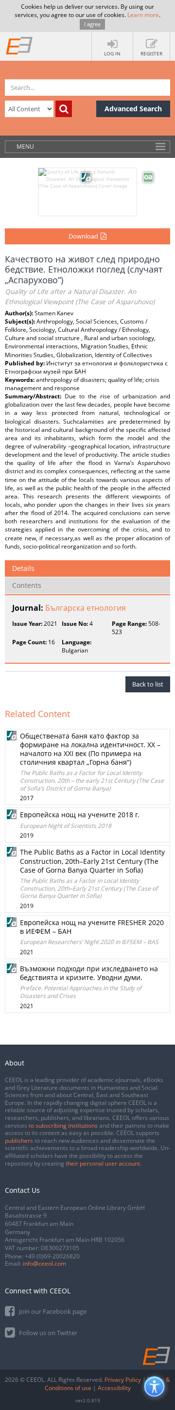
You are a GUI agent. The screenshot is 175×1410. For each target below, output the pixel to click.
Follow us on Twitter (47, 1332)
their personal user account (103, 1163)
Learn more (143, 15)
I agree (92, 24)
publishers (19, 1140)
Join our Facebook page (52, 1311)
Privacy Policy (123, 1380)
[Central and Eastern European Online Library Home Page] (19, 45)
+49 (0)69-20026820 (52, 1256)
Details (23, 568)
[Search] (63, 109)
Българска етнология (85, 607)
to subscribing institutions (63, 1125)
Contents (26, 585)
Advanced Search (133, 108)
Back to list (147, 684)
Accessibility (114, 1388)
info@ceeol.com (44, 1263)
